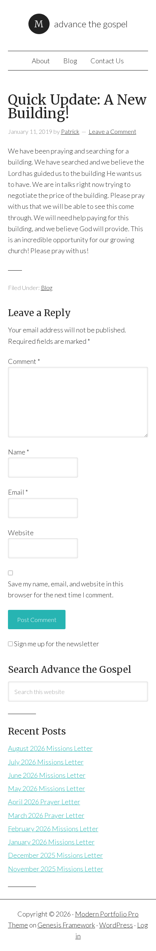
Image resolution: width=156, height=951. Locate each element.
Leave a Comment (112, 131)
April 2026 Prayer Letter (44, 801)
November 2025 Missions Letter (55, 869)
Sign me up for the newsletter (56, 643)
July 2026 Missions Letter (46, 762)
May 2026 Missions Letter (46, 788)
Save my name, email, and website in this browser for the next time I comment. (65, 589)
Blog (46, 287)
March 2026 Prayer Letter (46, 815)
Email (18, 492)
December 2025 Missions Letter (55, 855)
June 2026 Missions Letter (47, 775)
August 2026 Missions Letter (50, 748)
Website (21, 532)
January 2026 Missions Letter (51, 842)
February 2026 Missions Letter (53, 828)
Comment (24, 361)
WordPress (116, 925)
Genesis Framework (66, 925)
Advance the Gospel (91, 23)
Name (18, 452)
